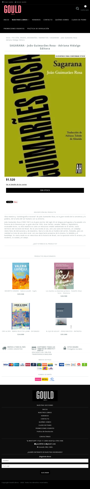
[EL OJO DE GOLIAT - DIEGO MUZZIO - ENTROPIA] (64, 316)
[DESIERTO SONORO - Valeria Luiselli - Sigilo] (20, 276)
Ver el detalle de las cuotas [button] (16, 184)
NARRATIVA (43, 38)
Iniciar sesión (21, 2)
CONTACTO (47, 20)
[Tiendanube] (7, 486)
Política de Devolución (38, 28)
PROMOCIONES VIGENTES (14, 28)
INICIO (6, 20)
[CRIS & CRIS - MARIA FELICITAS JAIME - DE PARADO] (20, 316)
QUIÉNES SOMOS (62, 20)
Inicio (8, 38)
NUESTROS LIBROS (20, 20)
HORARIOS (36, 20)
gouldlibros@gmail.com (46, 444)
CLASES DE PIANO (79, 20)
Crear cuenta (8, 2)
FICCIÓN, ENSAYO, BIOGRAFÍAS (24, 38)
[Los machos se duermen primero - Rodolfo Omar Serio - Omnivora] (64, 276)
